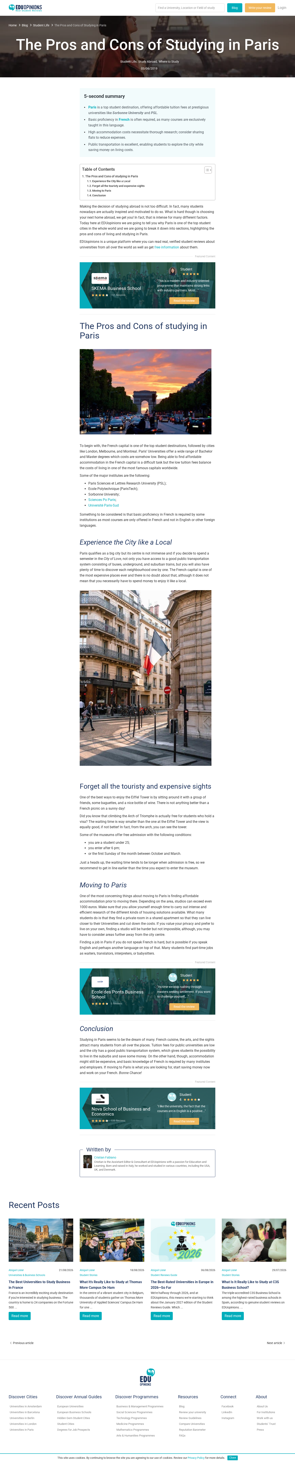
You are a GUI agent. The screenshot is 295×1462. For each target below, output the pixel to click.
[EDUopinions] (25, 7)
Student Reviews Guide (164, 1275)
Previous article (23, 1342)
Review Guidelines (190, 1418)
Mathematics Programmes (132, 1429)
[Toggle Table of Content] (206, 170)
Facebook (228, 1406)
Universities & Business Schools (27, 1275)
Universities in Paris (22, 1429)
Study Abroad (147, 61)
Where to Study (169, 61)
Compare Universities (192, 1423)
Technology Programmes (131, 1418)
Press (260, 1429)
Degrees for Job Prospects (73, 1429)
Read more (19, 1316)
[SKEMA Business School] (100, 278)
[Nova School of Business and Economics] (100, 1099)
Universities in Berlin (22, 1418)
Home (13, 25)
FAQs (182, 1435)
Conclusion (99, 195)
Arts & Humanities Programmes (135, 1435)
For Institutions (266, 1412)
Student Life (41, 25)
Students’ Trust (266, 1423)
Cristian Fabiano (105, 1157)
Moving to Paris (101, 190)
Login (282, 8)
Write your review (260, 8)
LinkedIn (227, 1412)
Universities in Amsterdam (26, 1406)
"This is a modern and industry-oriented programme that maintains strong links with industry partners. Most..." (183, 285)
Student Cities (65, 1423)
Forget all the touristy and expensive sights (118, 186)
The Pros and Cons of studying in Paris (111, 176)
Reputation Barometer (192, 1429)
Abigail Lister (16, 1270)
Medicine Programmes (130, 1423)
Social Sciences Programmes (134, 1412)
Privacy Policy (196, 1457)
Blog (235, 8)
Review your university (192, 1412)
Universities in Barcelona (25, 1412)
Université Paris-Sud (104, 505)
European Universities (70, 1406)
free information (166, 247)
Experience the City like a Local (111, 181)
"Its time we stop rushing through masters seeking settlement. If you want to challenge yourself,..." (184, 991)
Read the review (184, 300)
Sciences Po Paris (102, 500)
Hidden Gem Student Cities (73, 1418)
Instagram (228, 1418)
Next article (274, 1342)
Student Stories (88, 1275)
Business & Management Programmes (139, 1406)
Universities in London (23, 1423)
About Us (262, 1406)
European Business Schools (74, 1412)
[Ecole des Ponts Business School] (100, 982)
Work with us (265, 1418)
